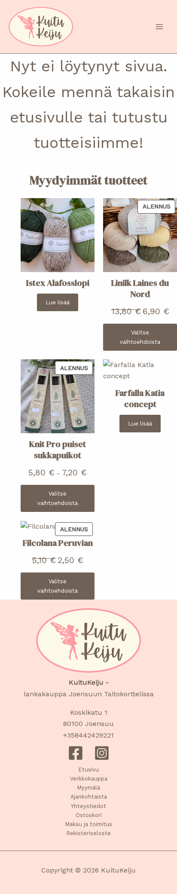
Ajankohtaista (88, 796)
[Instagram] (102, 753)
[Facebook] (75, 753)
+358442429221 (88, 735)
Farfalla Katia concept (140, 398)
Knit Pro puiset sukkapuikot (57, 449)
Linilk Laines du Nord (140, 288)
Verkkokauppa (88, 778)
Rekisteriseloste (89, 833)
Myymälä (88, 787)
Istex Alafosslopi (57, 282)
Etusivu (89, 769)
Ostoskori (89, 815)
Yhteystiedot (88, 806)
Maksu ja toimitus (88, 824)
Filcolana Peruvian (58, 542)
